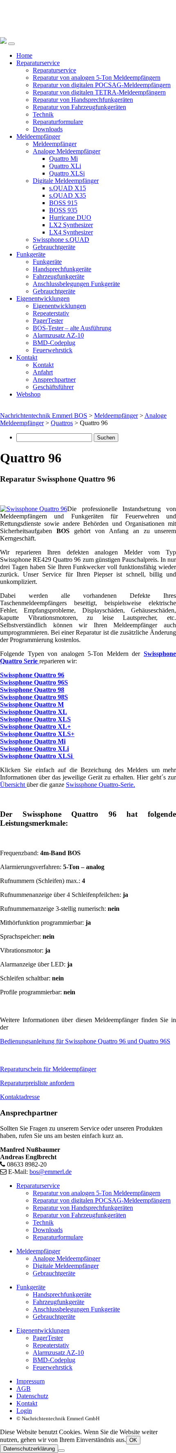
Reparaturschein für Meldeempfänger (48, 1069)
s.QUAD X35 (67, 195)
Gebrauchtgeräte (54, 246)
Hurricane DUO (70, 217)
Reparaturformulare (58, 121)
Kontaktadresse (20, 1096)
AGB (23, 1388)
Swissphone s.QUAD (61, 239)
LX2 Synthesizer (71, 224)
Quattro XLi (65, 165)
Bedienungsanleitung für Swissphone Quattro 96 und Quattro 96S (85, 1041)
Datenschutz (32, 1395)
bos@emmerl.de (50, 1171)
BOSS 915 (63, 202)
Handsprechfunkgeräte (62, 269)
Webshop (28, 394)
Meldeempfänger (38, 136)
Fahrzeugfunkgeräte (58, 276)
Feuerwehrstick (52, 350)
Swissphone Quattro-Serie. (100, 784)
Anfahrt (43, 372)
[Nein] (61, 1450)
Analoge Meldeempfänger (66, 151)
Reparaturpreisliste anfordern (37, 1082)
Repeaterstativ (51, 313)
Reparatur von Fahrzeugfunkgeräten (79, 107)
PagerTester (48, 320)
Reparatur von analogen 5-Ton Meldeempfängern (96, 77)
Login (24, 1410)
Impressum (30, 1381)
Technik (43, 114)
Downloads (48, 129)
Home (24, 55)
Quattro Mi (63, 158)
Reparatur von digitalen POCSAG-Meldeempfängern (102, 84)
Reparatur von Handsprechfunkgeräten (83, 99)
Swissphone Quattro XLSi (37, 755)
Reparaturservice (38, 62)
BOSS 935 (63, 210)
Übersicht (13, 784)
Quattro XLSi (67, 173)
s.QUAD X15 (67, 188)
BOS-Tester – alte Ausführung (72, 327)
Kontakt (26, 357)
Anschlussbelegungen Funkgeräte (76, 283)
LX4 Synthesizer (71, 232)
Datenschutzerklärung (29, 1449)
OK (133, 1440)
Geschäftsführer (53, 386)
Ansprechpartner (54, 379)
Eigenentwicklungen (43, 298)
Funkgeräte (30, 254)
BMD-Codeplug (54, 342)
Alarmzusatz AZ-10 (58, 335)
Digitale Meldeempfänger (66, 180)
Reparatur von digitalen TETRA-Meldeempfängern (99, 92)
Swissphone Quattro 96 (32, 674)
